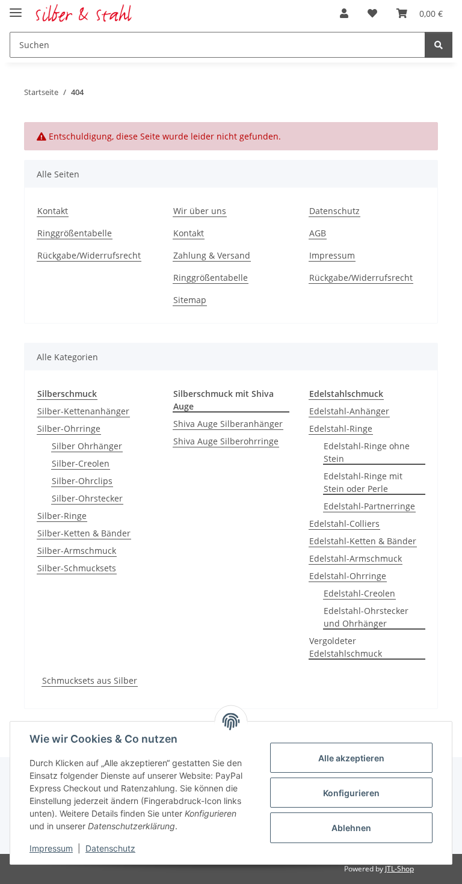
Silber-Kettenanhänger (83, 411)
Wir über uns (199, 210)
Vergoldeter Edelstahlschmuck (345, 647)
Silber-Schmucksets (76, 568)
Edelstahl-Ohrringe (347, 576)
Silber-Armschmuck (76, 550)
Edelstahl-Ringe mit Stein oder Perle (363, 482)
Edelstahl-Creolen (359, 593)
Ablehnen (351, 828)
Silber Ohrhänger (87, 446)
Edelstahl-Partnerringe (369, 506)
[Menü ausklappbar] (16, 7)
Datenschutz (110, 848)
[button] (344, 13)
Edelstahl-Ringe (340, 428)
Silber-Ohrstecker (87, 498)
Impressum (51, 848)
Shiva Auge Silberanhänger (228, 423)
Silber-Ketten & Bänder (84, 533)
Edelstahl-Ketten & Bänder (362, 541)
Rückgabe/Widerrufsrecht (89, 255)
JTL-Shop (399, 869)
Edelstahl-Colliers (344, 523)
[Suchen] (438, 45)
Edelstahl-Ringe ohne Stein (367, 452)
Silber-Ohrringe (68, 428)
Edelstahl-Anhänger (349, 411)
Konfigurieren (351, 793)
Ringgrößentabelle (74, 233)
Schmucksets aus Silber (89, 680)
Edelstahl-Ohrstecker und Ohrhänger (366, 617)
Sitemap (189, 299)
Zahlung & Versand (211, 255)
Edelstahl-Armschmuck (355, 558)
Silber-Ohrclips (82, 481)
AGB (317, 233)
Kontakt (52, 210)
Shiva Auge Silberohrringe (226, 441)
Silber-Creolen (80, 463)
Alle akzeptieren (351, 758)
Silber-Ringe (62, 515)
